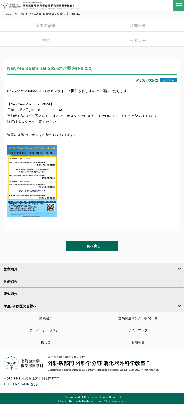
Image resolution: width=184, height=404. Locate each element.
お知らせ (138, 25)
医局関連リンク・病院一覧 (137, 318)
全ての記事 (21, 13)
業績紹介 (45, 318)
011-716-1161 (21, 384)
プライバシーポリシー (46, 330)
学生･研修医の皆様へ (20, 306)
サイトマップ (138, 330)
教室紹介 (10, 269)
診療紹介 (10, 281)
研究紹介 (10, 294)
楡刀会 (46, 342)
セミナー (138, 40)
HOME (7, 13)
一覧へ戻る (92, 246)
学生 (46, 40)
